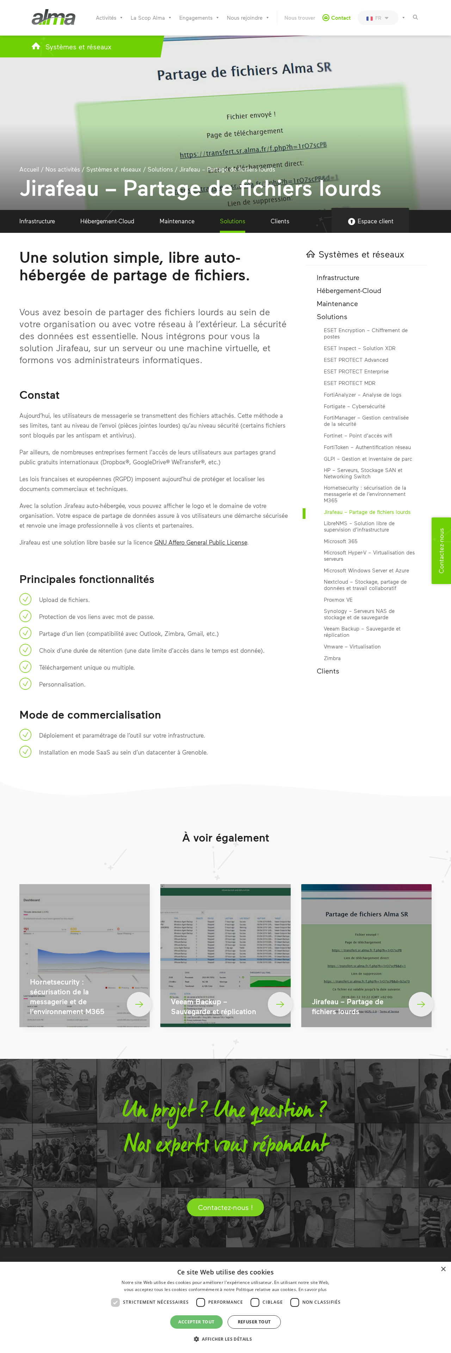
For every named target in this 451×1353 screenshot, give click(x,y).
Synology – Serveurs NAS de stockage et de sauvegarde (359, 614)
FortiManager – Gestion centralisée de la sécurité (366, 420)
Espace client (376, 220)
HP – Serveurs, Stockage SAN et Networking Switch (363, 473)
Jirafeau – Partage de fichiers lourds (367, 512)
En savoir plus (312, 1289)
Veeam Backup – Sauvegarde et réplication (362, 631)
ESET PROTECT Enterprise (356, 371)
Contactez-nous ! (225, 1207)
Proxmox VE (338, 599)
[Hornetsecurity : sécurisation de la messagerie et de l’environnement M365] (84, 955)
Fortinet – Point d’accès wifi (358, 435)
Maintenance (177, 220)
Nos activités (62, 169)
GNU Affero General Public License (200, 542)
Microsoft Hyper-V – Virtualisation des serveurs (369, 555)
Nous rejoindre (244, 17)
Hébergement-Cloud (107, 220)
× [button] (443, 1269)
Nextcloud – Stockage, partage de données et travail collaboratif (365, 584)
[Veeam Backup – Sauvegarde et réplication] (225, 955)
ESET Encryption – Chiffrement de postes (366, 333)
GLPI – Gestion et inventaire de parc (368, 458)
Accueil (29, 169)
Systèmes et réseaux (78, 46)
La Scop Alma (148, 17)
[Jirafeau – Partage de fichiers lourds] (366, 955)
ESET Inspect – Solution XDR (360, 348)
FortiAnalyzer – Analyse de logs (362, 394)
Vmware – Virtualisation (352, 646)
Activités (106, 17)
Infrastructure (37, 220)
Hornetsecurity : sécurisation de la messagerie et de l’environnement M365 (365, 493)
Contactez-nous (441, 550)
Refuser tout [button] (254, 1322)
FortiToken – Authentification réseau (367, 447)
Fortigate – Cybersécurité (354, 406)
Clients (280, 220)
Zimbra (332, 658)
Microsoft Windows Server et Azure (366, 570)
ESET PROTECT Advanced (356, 359)
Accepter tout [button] (196, 1322)
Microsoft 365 (340, 541)
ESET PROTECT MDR (350, 383)
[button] (225, 1339)
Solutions (160, 169)
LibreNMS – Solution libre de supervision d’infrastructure (359, 526)
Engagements (195, 17)
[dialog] (225, 1307)
